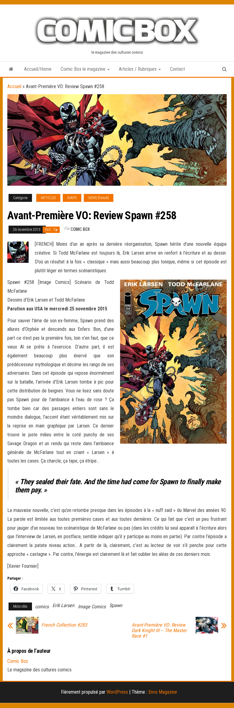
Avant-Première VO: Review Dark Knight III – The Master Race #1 (159, 630)
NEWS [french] (98, 198)
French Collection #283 (64, 625)
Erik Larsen (63, 605)
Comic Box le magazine (84, 69)
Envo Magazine (162, 692)
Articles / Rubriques (138, 69)
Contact (177, 69)
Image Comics (92, 607)
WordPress (117, 692)
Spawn (115, 605)
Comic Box (80, 229)
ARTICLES (48, 198)
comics (42, 607)
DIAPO (72, 198)
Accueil (14, 86)
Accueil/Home (37, 69)
